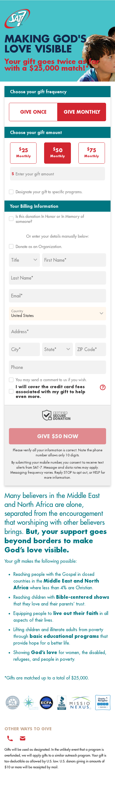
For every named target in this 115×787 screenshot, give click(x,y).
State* (50, 349)
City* (16, 349)
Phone (17, 367)
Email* (17, 296)
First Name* (55, 260)
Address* (20, 331)
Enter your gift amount (35, 174)
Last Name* (22, 278)
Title (15, 260)
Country (17, 311)
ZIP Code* (87, 349)
